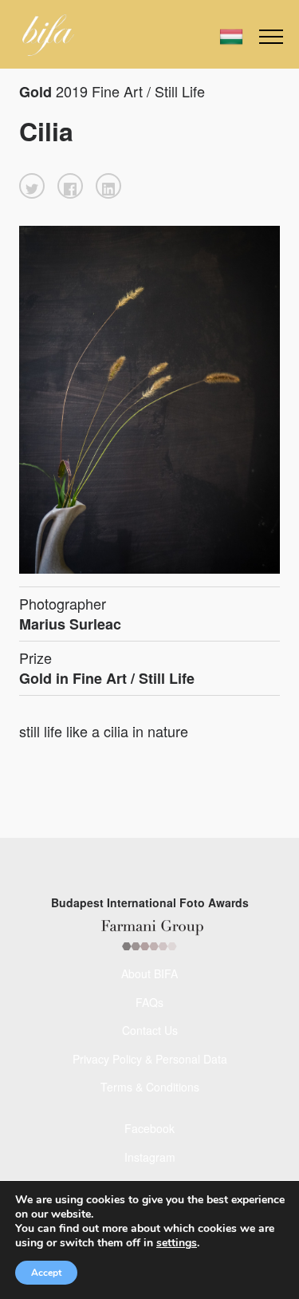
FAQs (149, 1002)
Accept (46, 1272)
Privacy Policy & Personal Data (150, 1059)
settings (176, 1243)
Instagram (149, 1157)
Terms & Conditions (149, 1087)
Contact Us (150, 1030)
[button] (32, 186)
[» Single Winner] (48, 35)
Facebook (149, 1128)
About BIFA (149, 973)
